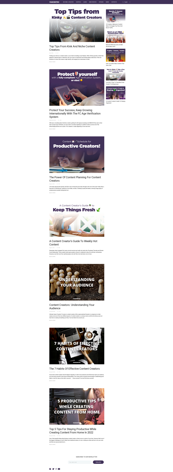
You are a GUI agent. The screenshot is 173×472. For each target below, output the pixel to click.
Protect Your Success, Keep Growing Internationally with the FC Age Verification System (74, 114)
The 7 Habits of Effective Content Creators (74, 368)
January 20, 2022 (52, 435)
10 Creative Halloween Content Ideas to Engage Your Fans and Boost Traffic (114, 25)
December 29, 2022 (52, 120)
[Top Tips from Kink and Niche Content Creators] (76, 23)
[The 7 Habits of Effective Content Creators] (76, 346)
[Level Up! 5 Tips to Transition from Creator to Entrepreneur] (115, 74)
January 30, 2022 (52, 311)
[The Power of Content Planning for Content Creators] (76, 154)
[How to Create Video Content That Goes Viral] (115, 55)
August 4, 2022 (51, 183)
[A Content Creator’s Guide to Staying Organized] (115, 92)
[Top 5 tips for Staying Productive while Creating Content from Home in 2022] (76, 406)
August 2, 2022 (51, 247)
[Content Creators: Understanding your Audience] (76, 282)
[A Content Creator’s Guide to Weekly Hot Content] (76, 218)
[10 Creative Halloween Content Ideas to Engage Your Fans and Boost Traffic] (115, 15)
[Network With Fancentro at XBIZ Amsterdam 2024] (115, 36)
